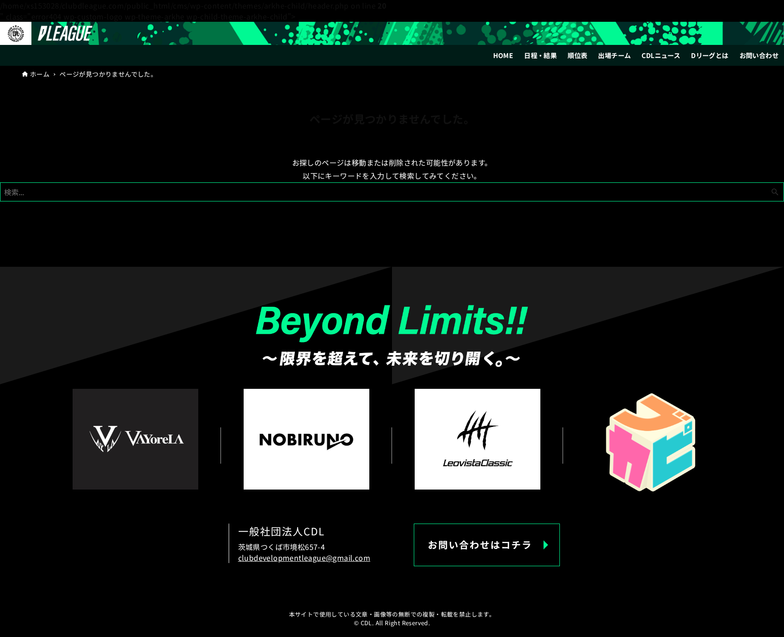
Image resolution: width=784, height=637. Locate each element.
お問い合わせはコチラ (480, 544)
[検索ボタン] (775, 191)
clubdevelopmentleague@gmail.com (304, 557)
